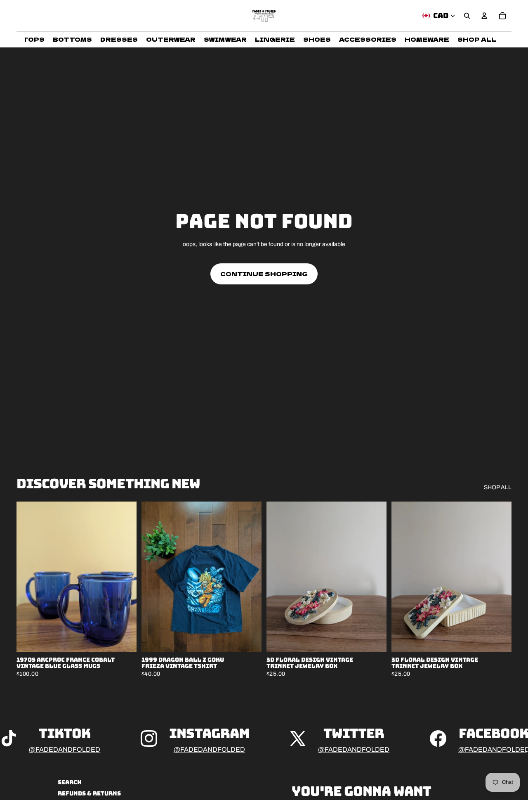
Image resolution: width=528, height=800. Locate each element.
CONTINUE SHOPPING (264, 274)
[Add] (123, 639)
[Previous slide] (28, 577)
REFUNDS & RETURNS (89, 793)
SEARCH (70, 782)
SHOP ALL (498, 487)
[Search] (467, 16)
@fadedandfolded (64, 749)
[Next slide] (124, 577)
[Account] (484, 16)
